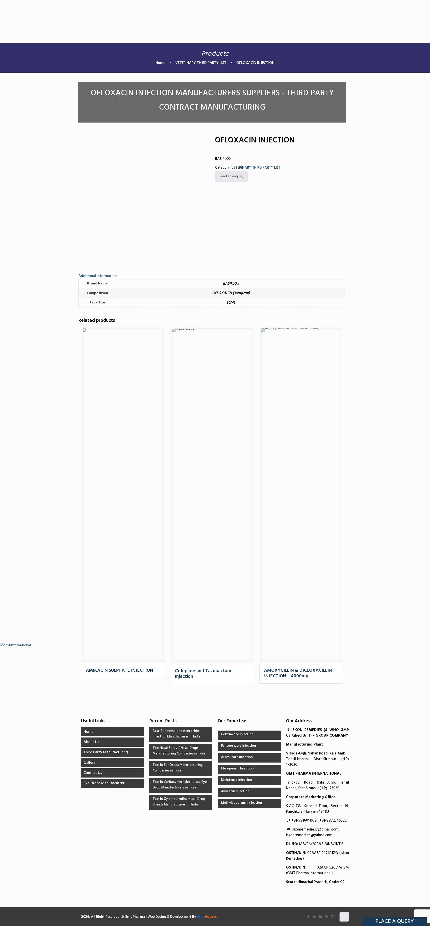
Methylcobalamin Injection (241, 802)
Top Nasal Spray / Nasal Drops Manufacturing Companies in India (179, 750)
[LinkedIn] (321, 4)
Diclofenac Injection (236, 780)
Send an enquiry (231, 176)
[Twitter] (310, 4)
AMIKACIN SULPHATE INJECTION (119, 670)
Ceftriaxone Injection (237, 734)
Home (160, 63)
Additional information (97, 276)
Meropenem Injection (237, 768)
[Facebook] (299, 4)
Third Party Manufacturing (106, 752)
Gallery (90, 763)
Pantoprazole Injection (238, 745)
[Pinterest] (332, 4)
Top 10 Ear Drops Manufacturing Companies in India (178, 767)
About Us (91, 742)
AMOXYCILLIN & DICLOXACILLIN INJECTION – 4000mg (298, 673)
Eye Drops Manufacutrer (104, 783)
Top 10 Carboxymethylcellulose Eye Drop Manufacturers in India (180, 784)
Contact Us (93, 773)
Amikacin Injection (235, 791)
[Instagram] (343, 4)
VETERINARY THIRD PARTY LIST (200, 63)
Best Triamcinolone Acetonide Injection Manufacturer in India (176, 733)
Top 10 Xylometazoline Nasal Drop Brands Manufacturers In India (179, 801)
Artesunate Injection (237, 757)
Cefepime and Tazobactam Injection (203, 673)
